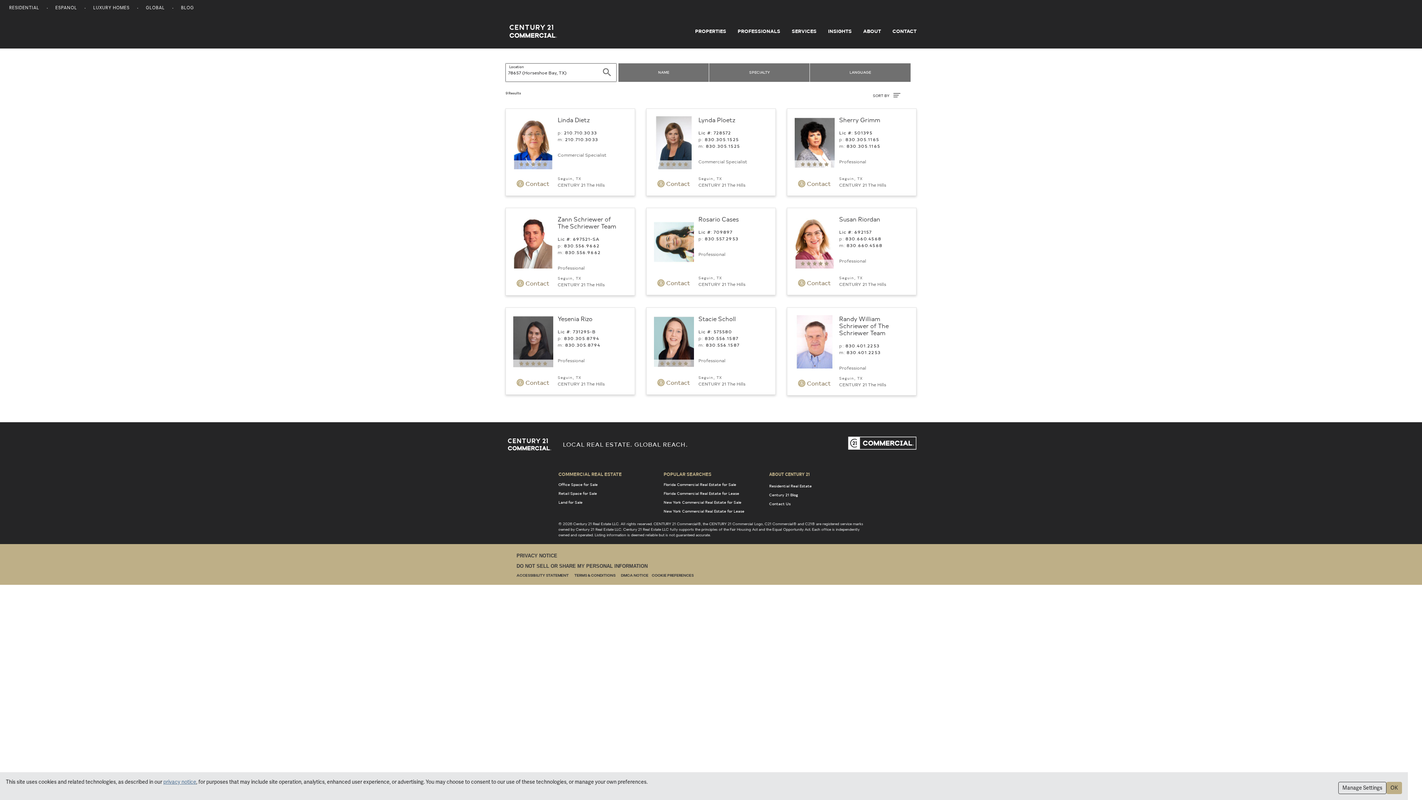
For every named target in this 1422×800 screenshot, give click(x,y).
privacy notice (179, 782)
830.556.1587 (721, 338)
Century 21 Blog (783, 494)
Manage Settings (1362, 787)
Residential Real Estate (790, 486)
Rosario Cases (718, 219)
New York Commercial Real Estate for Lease (704, 511)
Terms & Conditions (594, 576)
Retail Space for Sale (577, 493)
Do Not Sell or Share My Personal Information (582, 566)
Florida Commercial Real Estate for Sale (700, 484)
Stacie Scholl (717, 318)
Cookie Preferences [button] (673, 576)
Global (155, 8)
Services (804, 31)
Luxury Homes (111, 8)
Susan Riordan (859, 219)
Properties (710, 31)
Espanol (66, 8)
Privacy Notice (537, 556)
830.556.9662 (582, 246)
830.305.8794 (581, 338)
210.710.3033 (580, 133)
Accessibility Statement (543, 576)
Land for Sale (570, 502)
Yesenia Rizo (575, 318)
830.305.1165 (862, 139)
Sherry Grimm (859, 120)
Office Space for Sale (578, 484)
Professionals (759, 31)
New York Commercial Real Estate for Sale (702, 502)
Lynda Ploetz (716, 120)
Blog (187, 8)
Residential (24, 8)
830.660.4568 (863, 238)
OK (1394, 787)
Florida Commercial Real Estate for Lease (701, 493)
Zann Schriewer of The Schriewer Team (587, 222)
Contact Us (780, 503)
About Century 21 (789, 474)
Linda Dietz (574, 120)
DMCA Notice (634, 576)
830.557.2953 (721, 238)
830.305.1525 (722, 139)
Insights (840, 31)
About (872, 31)
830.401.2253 (862, 346)
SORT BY (882, 95)
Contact (904, 31)
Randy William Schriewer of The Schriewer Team (864, 325)
